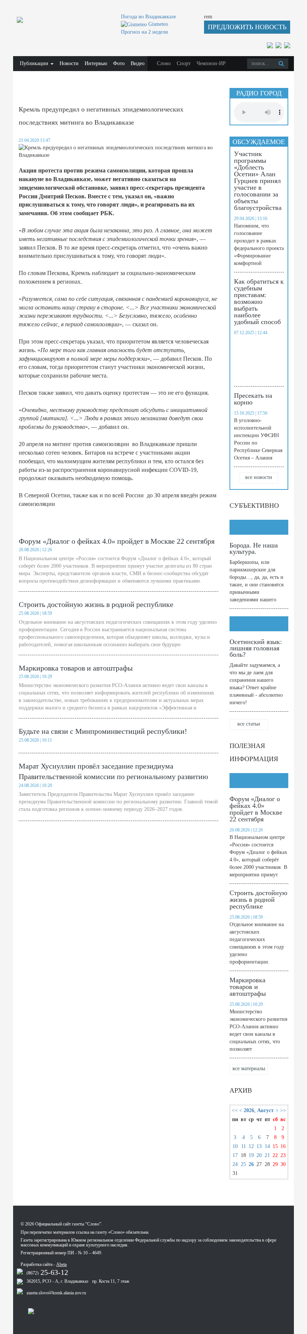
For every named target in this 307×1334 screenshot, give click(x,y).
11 (243, 1146)
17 (235, 1155)
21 (267, 1155)
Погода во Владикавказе (148, 16)
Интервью (96, 63)
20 (259, 1155)
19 (251, 1155)
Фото (119, 63)
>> (283, 1110)
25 (243, 1164)
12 (251, 1146)
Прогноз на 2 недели (144, 32)
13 (259, 1146)
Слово (164, 63)
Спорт (184, 63)
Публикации (35, 63)
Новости (69, 63)
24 (235, 1164)
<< (235, 1110)
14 (267, 1146)
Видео (138, 63)
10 (235, 1146)
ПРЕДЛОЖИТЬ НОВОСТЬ (247, 27)
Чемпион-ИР (211, 63)
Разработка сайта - (44, 1264)
